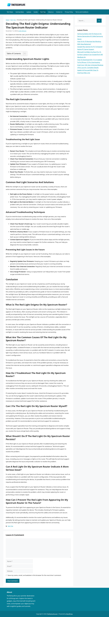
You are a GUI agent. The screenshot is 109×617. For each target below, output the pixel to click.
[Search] (99, 21)
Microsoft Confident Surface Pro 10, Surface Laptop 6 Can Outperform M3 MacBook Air (90, 54)
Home (7, 20)
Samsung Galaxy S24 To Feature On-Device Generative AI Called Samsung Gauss (90, 36)
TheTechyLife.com (52, 614)
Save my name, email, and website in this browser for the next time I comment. (34, 575)
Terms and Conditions (82, 12)
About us (50, 12)
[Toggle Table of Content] (24, 53)
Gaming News (20, 12)
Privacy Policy (69, 12)
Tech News (10, 12)
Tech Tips (43, 12)
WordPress (69, 614)
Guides (36, 12)
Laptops (28, 12)
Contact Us (59, 12)
